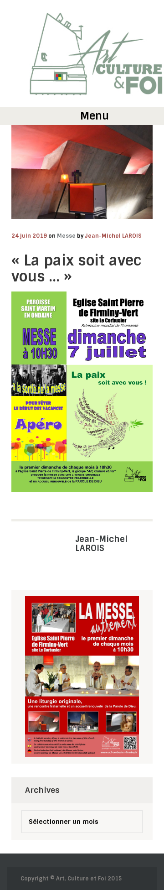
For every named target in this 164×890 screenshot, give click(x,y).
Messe (66, 235)
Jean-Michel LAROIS (113, 235)
